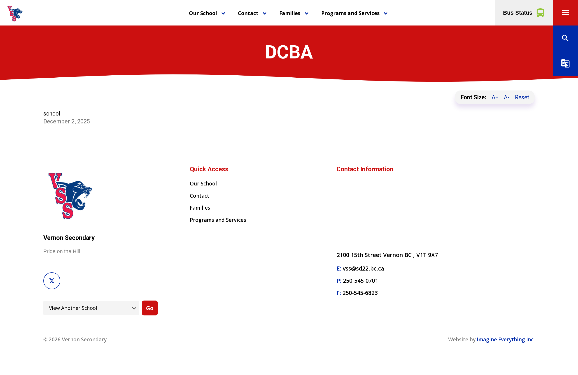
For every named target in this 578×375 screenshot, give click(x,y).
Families (289, 13)
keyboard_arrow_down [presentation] (223, 13)
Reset (522, 97)
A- (506, 97)
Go (150, 308)
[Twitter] (51, 280)
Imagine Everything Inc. (506, 339)
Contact (248, 13)
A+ (495, 97)
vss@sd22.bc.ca (363, 268)
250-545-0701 (360, 280)
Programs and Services (350, 13)
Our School (203, 13)
